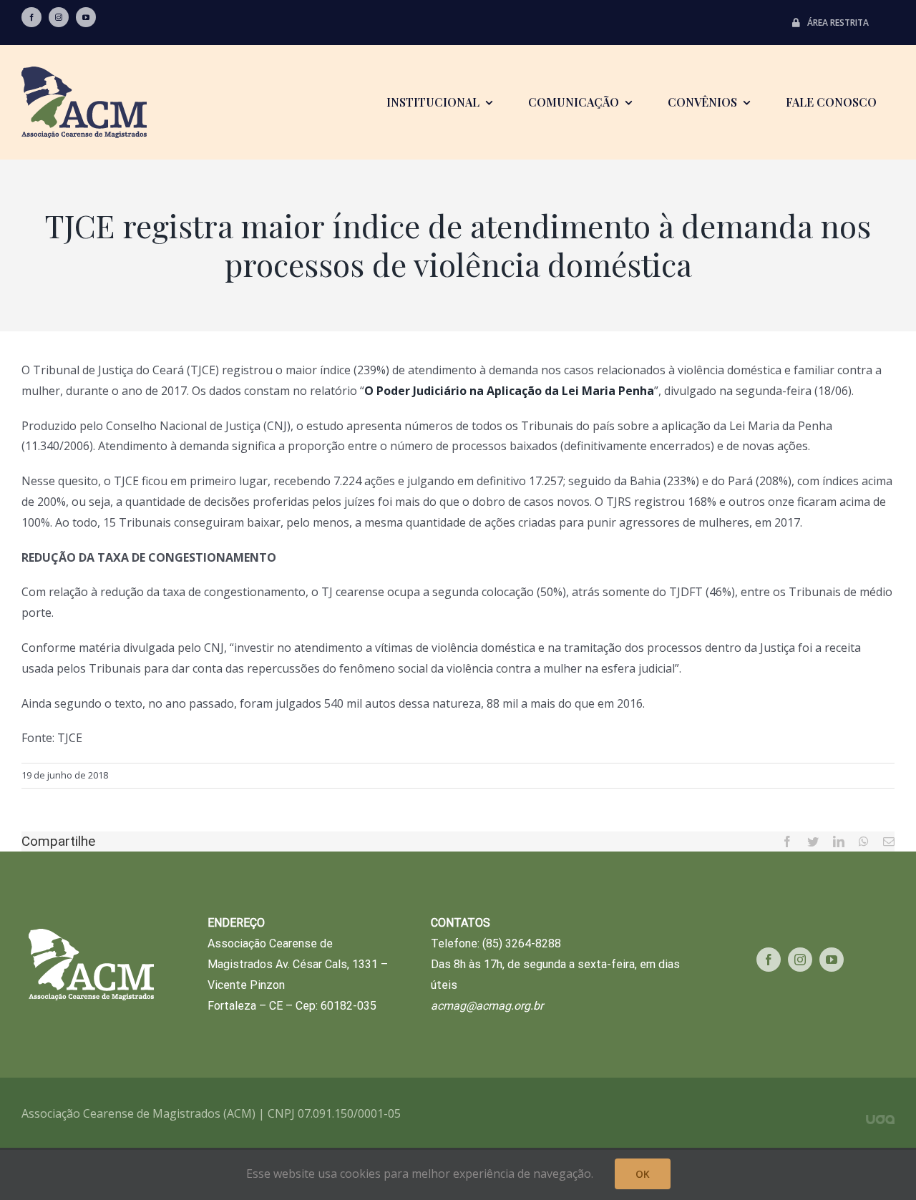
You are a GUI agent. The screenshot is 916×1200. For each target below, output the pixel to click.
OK (642, 1174)
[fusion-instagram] (59, 17)
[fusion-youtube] (86, 17)
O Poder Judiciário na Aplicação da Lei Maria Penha (509, 391)
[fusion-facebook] (31, 17)
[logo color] (84, 72)
